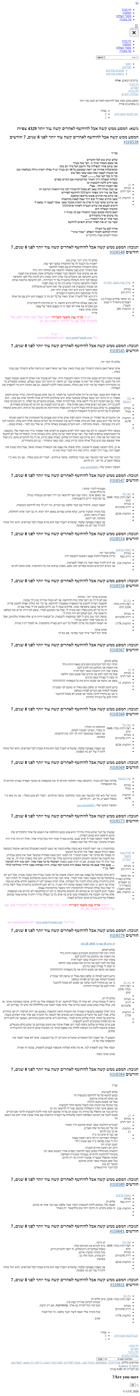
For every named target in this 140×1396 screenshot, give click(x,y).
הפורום (135, 87)
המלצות (127, 12)
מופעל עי (134, 1365)
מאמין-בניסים (123, 549)
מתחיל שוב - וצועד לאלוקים (79, 1362)
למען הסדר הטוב (53, 1362)
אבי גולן (126, 493)
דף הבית (126, 9)
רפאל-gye (16, 1362)
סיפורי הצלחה (123, 16)
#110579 (117, 935)
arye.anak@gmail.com (79, 337)
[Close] (134, 33)
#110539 (131, 142)
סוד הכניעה (127, 400)
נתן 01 (127, 600)
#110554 (117, 538)
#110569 (117, 767)
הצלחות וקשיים (130, 94)
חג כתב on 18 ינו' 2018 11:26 (98, 943)
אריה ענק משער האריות (117, 282)
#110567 (117, 649)
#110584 (117, 1074)
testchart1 (101, 1362)
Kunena (123, 1365)
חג (129, 184)
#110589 (117, 1184)
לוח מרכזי (133, 90)
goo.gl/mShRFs (90, 467)
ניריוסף (39, 1362)
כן (137, 1384)
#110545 (117, 350)
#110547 (117, 480)
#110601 (117, 1231)
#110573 (117, 821)
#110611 (117, 1284)
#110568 (117, 714)
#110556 (117, 585)
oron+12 (29, 1362)
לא (132, 1385)
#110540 (117, 252)
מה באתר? (125, 19)
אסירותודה (114, 1362)
